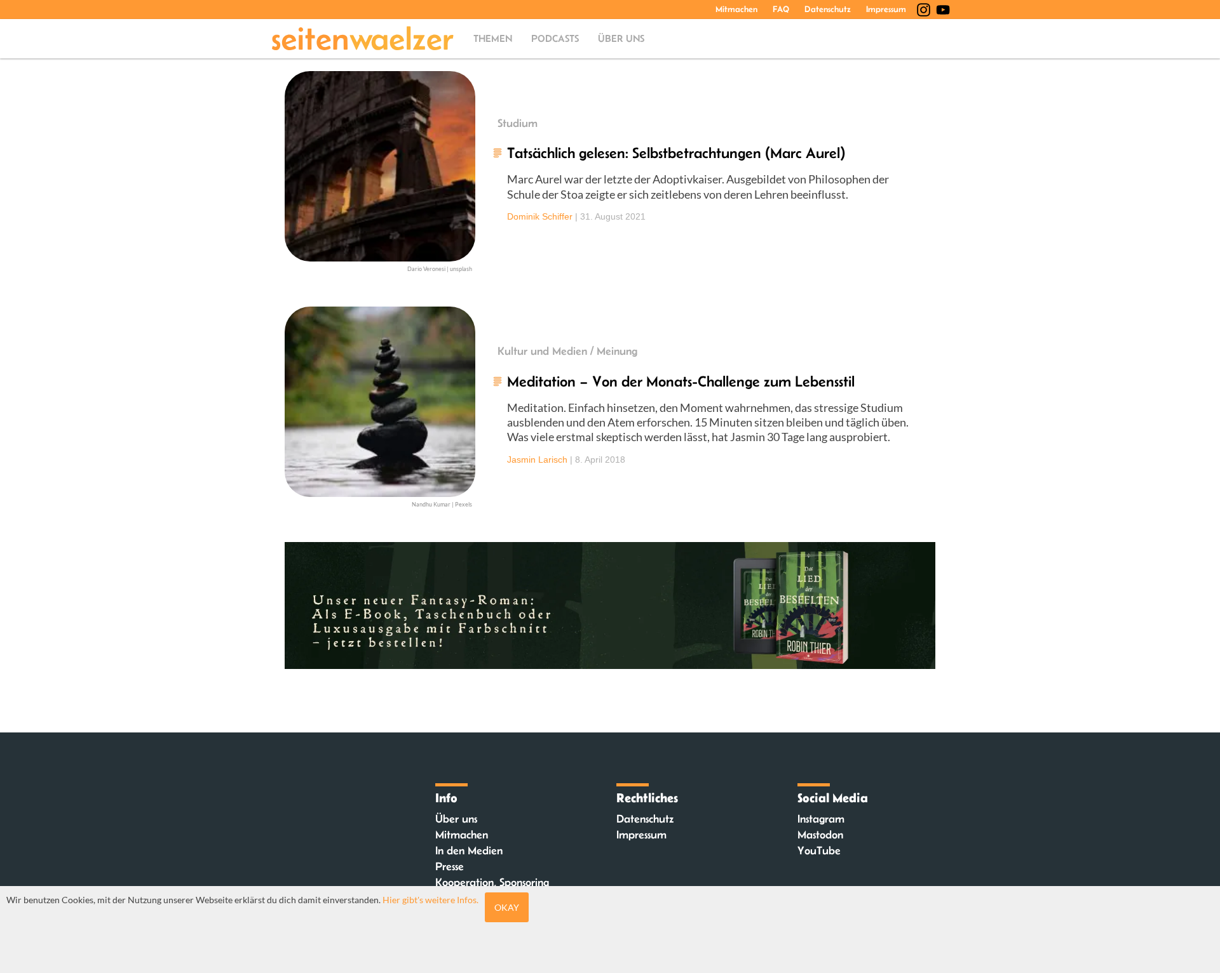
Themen (492, 38)
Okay (506, 907)
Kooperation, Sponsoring (492, 882)
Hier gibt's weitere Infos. (430, 899)
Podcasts (555, 38)
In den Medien (469, 850)
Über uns (621, 38)
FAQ (781, 9)
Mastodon (820, 834)
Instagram (820, 818)
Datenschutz (827, 9)
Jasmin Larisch (537, 459)
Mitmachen (736, 9)
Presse (449, 866)
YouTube (819, 850)
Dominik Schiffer (540, 216)
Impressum (886, 9)
